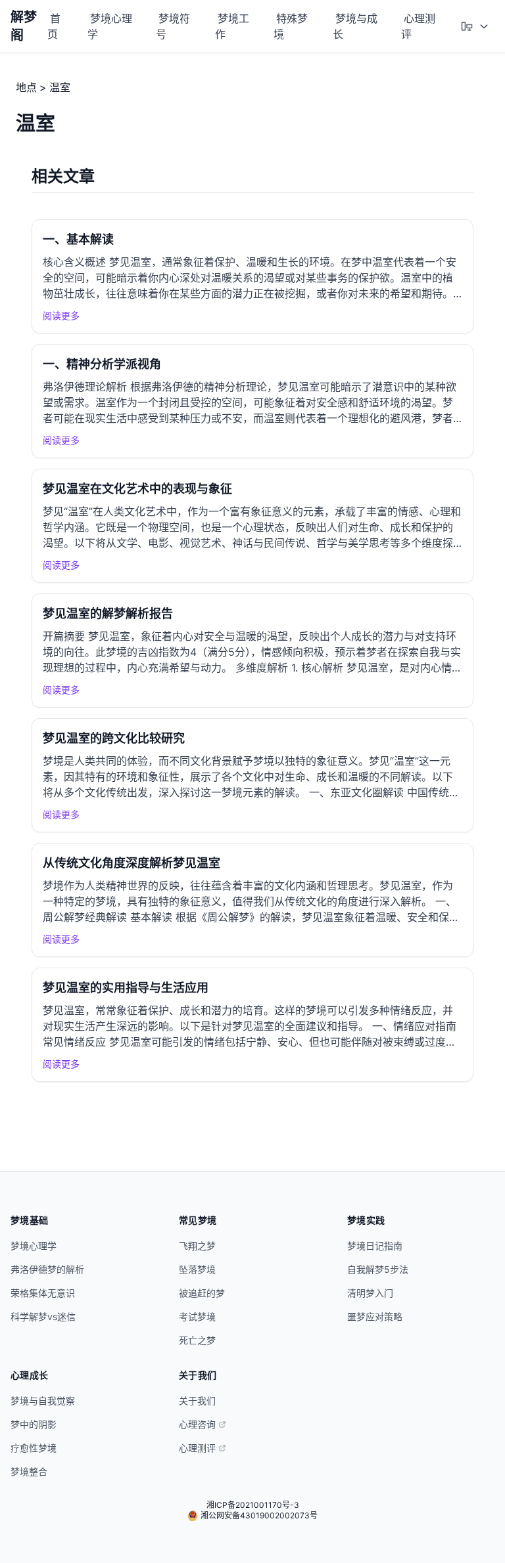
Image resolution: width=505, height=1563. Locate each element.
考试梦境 (197, 1316)
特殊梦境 (291, 26)
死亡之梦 (197, 1340)
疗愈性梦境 (34, 1447)
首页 (53, 26)
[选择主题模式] (474, 26)
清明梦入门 (370, 1292)
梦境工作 (232, 26)
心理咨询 (197, 1424)
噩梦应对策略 (374, 1316)
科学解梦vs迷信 (43, 1316)
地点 (26, 87)
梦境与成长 (355, 26)
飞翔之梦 (197, 1245)
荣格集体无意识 (43, 1292)
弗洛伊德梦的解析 (47, 1269)
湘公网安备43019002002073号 (259, 1515)
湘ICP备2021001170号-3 (252, 1505)
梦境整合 (29, 1471)
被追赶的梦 (202, 1292)
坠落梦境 (197, 1269)
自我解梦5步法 (377, 1269)
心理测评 (418, 26)
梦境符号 (173, 26)
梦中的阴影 (34, 1424)
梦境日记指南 (374, 1245)
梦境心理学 (109, 26)
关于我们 (197, 1400)
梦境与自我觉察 (43, 1400)
